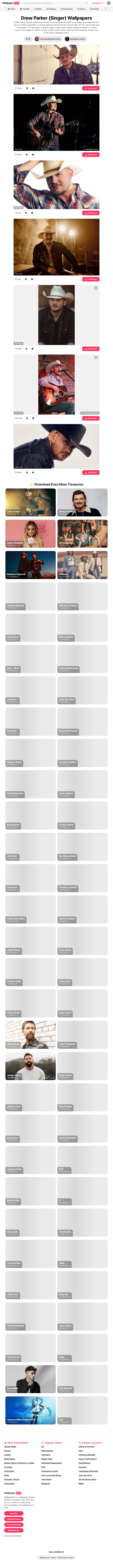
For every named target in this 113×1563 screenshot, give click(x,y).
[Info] (33, 88)
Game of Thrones (87, 1446)
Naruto (7, 1451)
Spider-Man (46, 1459)
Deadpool (45, 1484)
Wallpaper (10, 3)
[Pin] (27, 88)
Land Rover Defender (88, 1471)
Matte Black (9, 1459)
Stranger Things (11, 1479)
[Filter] (28, 39)
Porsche (82, 1467)
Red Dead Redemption (51, 1463)
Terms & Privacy (14, 1525)
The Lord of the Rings (51, 1475)
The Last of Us (85, 1475)
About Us (14, 1513)
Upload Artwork (14, 1519)
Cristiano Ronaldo (87, 1455)
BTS (43, 1467)
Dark (81, 1451)
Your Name (46, 1479)
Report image (14, 1530)
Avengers (45, 1455)
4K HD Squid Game (87, 1479)
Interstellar (9, 1484)
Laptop (7, 1455)
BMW (81, 1484)
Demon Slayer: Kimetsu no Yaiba (19, 1463)
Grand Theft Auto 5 (88, 1459)
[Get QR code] (96, 288)
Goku (6, 1475)
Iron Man (8, 1467)
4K (42, 1446)
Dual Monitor (85, 1463)
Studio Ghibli (10, 1446)
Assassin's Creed (49, 1471)
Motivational (47, 1451)
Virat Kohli (9, 1471)
